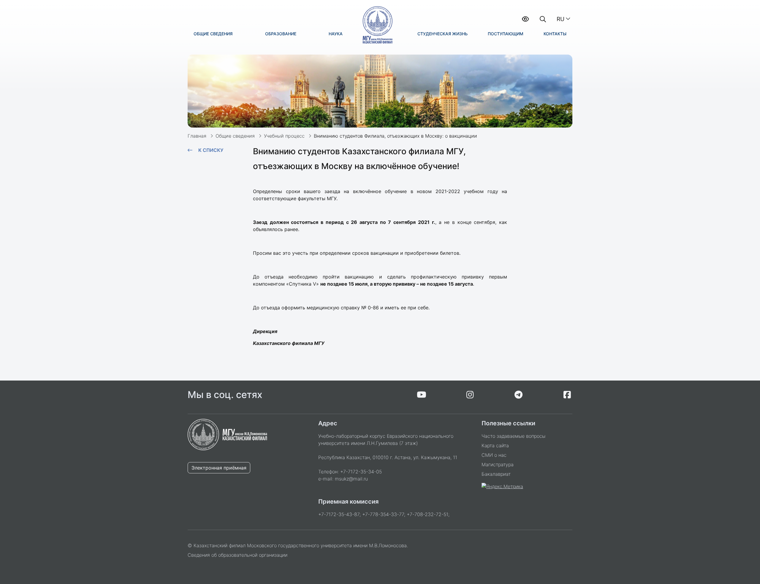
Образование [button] (280, 33)
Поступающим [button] (505, 33)
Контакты (555, 33)
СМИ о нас (494, 455)
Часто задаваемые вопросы (513, 436)
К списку (210, 150)
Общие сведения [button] (213, 33)
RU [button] (560, 19)
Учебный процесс (284, 136)
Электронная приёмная (218, 468)
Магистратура (498, 464)
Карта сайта (495, 445)
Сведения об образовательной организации (237, 555)
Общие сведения (235, 136)
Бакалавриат (496, 474)
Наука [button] (336, 33)
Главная (197, 136)
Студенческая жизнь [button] (442, 33)
